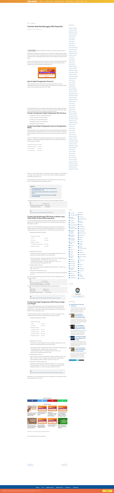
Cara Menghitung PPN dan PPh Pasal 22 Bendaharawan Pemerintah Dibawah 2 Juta (44, 189)
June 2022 (71, 105)
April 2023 (71, 86)
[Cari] (86, 1)
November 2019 (72, 165)
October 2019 (72, 167)
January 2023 (72, 91)
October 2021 (72, 120)
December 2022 (72, 93)
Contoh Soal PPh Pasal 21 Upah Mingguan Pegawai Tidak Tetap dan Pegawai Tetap (62, 414)
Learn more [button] (38, 490)
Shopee (81, 241)
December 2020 (72, 140)
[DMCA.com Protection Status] (80, 360)
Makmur (72, 273)
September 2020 (72, 145)
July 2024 (71, 57)
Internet (72, 259)
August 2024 (71, 55)
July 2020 (71, 149)
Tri (80, 262)
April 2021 (71, 132)
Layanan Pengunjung (66, 4)
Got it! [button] (107, 490)
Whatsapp (82, 268)
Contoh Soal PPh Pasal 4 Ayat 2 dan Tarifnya (52, 425)
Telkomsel (82, 252)
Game (71, 251)
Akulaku (72, 220)
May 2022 (71, 107)
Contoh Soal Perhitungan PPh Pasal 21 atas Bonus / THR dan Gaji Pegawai (52, 414)
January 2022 (72, 114)
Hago (71, 254)
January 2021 (72, 138)
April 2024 (71, 62)
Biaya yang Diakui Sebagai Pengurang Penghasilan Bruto (41, 426)
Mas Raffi (32, 1)
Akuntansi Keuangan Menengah (72, 232)
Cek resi (72, 249)
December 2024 (72, 47)
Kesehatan (72, 261)
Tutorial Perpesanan (44, 4)
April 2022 (71, 109)
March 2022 (71, 111)
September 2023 (72, 76)
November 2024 (72, 49)
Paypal (81, 224)
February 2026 (72, 28)
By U (71, 247)
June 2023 (71, 82)
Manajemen (73, 275)
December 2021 (72, 116)
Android (72, 245)
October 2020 (72, 143)
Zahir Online (82, 278)
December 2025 (72, 32)
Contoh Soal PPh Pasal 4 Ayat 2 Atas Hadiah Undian (42, 413)
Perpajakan (82, 230)
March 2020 (71, 157)
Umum (81, 264)
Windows (82, 270)
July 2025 (71, 37)
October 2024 (72, 51)
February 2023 (72, 89)
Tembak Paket (83, 254)
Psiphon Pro (82, 235)
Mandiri (81, 214)
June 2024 (71, 59)
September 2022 (72, 99)
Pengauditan (82, 228)
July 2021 (71, 126)
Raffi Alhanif (78, 294)
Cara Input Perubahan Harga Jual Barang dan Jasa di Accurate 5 (80, 349)
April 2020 (71, 155)
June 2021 (71, 128)
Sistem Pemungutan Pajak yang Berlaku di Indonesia (62, 426)
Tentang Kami (75, 487)
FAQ (43, 487)
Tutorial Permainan (79, 1)
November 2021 (72, 118)
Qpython (81, 237)
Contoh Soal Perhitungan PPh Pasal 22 (44, 212)
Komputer (72, 265)
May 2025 (71, 41)
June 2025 (71, 39)
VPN (80, 266)
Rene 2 (81, 239)
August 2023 (71, 78)
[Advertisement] (57, 12)
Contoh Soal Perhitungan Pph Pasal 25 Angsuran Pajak (47, 298)
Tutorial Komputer (59, 1)
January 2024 (72, 68)
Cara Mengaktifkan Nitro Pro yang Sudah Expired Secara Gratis (80, 327)
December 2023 (72, 70)
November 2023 (72, 72)
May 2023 (71, 84)
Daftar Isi (37, 487)
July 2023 (71, 80)
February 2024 (72, 66)
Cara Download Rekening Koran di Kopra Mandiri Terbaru (80, 316)
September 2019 (72, 169)
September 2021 (72, 122)
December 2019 (72, 163)
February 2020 (72, 159)
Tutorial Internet (69, 1)
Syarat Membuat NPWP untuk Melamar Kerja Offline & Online (32, 414)
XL (80, 272)
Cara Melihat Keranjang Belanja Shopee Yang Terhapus (80, 338)
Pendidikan (82, 226)
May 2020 (71, 153)
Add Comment (39, 29)
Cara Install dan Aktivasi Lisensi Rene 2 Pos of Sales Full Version (44, 192)
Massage (81, 216)
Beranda (41, 1)
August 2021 (71, 124)
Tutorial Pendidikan (55, 4)
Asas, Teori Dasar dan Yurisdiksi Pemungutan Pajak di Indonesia (31, 426)
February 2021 (72, 136)
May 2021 (71, 130)
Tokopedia (82, 260)
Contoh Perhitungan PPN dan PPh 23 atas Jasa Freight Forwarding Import (44, 195)
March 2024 (71, 64)
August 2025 (71, 35)
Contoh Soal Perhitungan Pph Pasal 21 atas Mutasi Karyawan (49, 372)
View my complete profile (78, 296)
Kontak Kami (67, 487)
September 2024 (72, 53)
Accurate (72, 213)
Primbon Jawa (83, 233)
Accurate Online (73, 215)
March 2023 (71, 88)
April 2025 (71, 43)
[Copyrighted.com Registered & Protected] (72, 360)
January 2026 (72, 30)
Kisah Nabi (72, 263)
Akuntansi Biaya (73, 224)
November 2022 (72, 95)
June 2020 (71, 151)
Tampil (33, 50)
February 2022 (72, 113)
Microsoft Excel (83, 219)
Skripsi (81, 250)
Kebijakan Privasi (59, 487)
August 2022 (71, 101)
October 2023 (72, 74)
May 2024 (71, 61)
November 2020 (72, 141)
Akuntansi (72, 222)
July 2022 (71, 103)
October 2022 (72, 97)
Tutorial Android (49, 1)
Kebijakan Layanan (49, 487)
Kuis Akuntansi (73, 271)
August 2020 (71, 147)
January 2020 (72, 161)
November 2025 (72, 34)
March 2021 (71, 134)
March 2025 (71, 45)
